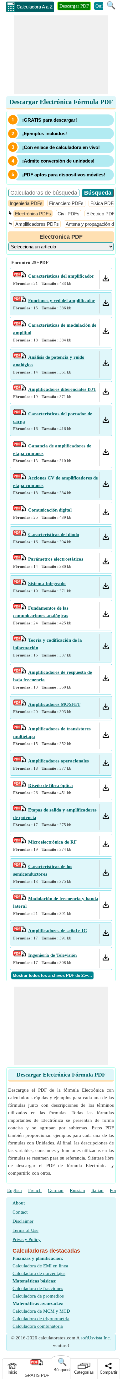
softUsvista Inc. (96, 1337)
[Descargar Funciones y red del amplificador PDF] (106, 304)
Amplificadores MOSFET (54, 704)
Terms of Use (25, 1230)
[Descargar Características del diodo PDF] (106, 538)
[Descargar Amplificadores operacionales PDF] (106, 764)
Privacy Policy (27, 1239)
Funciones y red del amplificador (61, 300)
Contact (20, 1212)
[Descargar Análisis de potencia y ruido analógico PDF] (106, 364)
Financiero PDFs (66, 203)
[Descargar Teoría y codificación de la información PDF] (106, 647)
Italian (97, 1190)
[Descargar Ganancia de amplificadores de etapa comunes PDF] (106, 453)
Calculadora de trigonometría (41, 1318)
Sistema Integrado (47, 583)
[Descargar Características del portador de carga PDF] (106, 421)
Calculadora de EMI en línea (40, 1265)
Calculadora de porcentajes (39, 1273)
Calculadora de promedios (38, 1296)
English (14, 1190)
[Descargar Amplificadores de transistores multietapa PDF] (106, 736)
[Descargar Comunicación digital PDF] (106, 513)
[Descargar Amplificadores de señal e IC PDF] (106, 934)
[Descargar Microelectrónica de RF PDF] (106, 845)
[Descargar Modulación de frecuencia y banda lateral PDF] (106, 906)
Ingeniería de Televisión (52, 955)
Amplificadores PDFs (37, 224)
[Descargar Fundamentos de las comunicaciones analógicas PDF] (106, 615)
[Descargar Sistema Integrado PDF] (106, 587)
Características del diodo (53, 534)
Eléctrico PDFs (101, 213)
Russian (77, 1190)
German (56, 1190)
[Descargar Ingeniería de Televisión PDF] (106, 958)
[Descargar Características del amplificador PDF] (106, 279)
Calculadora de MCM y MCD (41, 1311)
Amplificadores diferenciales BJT (62, 389)
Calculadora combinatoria (38, 1326)
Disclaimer (23, 1221)
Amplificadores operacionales (58, 760)
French (35, 1190)
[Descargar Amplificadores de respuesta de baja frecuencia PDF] (106, 679)
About (19, 1202)
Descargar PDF (74, 5)
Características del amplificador (61, 276)
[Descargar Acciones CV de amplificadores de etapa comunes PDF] (106, 485)
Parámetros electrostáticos (55, 559)
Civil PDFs (68, 213)
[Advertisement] (61, 54)
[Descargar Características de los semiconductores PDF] (106, 874)
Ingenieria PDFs (26, 203)
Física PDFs (103, 203)
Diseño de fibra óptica (50, 785)
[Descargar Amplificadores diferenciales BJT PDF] (106, 393)
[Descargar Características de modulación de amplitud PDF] (106, 332)
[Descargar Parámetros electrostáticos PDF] (106, 562)
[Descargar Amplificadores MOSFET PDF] (106, 708)
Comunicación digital (50, 509)
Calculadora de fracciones (38, 1288)
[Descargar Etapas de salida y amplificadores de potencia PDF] (106, 817)
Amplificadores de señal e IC (57, 930)
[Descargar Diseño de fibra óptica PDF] (106, 789)
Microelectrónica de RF (52, 842)
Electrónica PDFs (33, 213)
